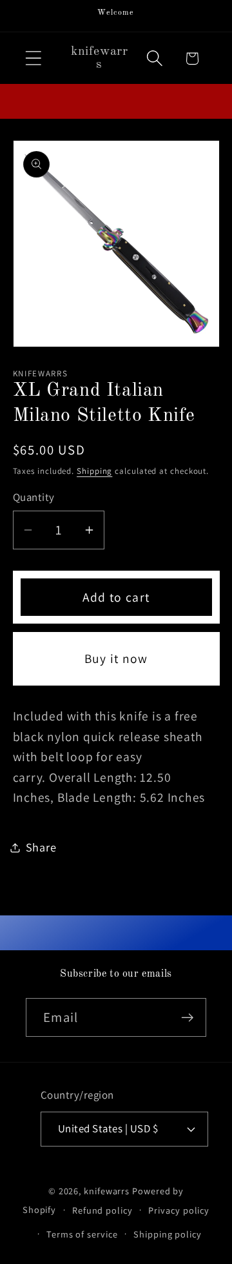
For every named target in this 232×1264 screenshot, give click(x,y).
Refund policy (102, 1210)
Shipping (94, 470)
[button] (33, 58)
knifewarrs (107, 1191)
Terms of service (82, 1234)
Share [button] (41, 847)
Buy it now (116, 658)
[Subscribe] (187, 1017)
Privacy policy (178, 1210)
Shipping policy (167, 1234)
